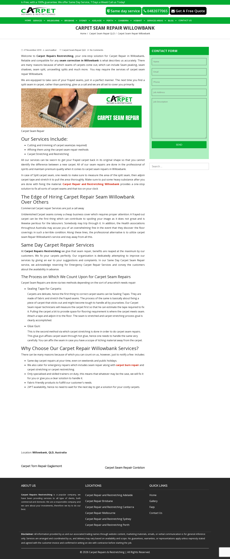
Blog (171, 20)
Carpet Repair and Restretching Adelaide (109, 495)
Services (37, 20)
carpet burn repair (127, 365)
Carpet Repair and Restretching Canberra (109, 507)
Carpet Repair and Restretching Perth (107, 525)
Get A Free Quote (190, 10)
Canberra (123, 20)
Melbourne (53, 20)
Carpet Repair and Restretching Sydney (108, 519)
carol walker (51, 50)
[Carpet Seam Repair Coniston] (84, 467)
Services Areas (155, 20)
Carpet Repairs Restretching (36, 494)
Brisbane (69, 20)
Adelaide (97, 20)
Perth (110, 20)
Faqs (152, 507)
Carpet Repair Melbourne (100, 513)
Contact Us (185, 20)
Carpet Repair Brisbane (99, 501)
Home (28, 20)
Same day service (125, 10)
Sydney (83, 20)
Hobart (138, 20)
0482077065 (157, 10)
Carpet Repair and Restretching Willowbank (91, 184)
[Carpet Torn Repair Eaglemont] (106, 463)
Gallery (153, 501)
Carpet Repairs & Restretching (107, 552)
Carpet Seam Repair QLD (102, 33)
